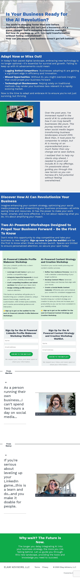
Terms (37, 567)
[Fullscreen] (74, 414)
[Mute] (70, 414)
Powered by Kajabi (70, 573)
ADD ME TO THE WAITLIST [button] (21, 354)
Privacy (45, 567)
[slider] (54, 414)
